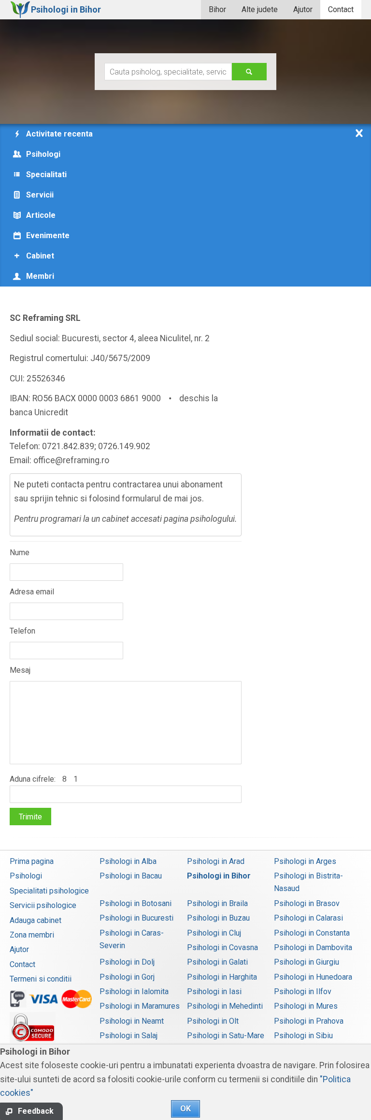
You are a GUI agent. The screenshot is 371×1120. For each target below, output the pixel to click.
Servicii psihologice (43, 905)
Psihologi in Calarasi (308, 918)
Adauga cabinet (35, 920)
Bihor (217, 9)
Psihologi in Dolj (127, 962)
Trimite (30, 816)
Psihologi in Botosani (135, 903)
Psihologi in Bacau (131, 875)
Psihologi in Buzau (218, 918)
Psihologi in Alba (128, 861)
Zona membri (32, 934)
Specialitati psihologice (49, 890)
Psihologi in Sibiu (303, 1035)
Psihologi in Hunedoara (313, 977)
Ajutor (303, 9)
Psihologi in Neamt (132, 1021)
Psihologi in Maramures (140, 1006)
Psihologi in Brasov (307, 903)
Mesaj (20, 670)
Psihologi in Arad (215, 861)
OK (185, 1108)
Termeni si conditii (40, 979)
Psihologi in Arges (305, 861)
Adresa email (32, 591)
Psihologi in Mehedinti (225, 1006)
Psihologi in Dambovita (313, 947)
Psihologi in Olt (213, 1021)
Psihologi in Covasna (222, 947)
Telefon (22, 631)
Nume (19, 552)
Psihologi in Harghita (222, 977)
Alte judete (260, 9)
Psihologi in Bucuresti (136, 918)
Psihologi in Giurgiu (306, 962)
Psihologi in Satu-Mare (225, 1035)
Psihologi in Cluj (214, 933)
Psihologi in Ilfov (302, 991)
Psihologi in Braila (217, 903)
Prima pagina (32, 861)
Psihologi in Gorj (127, 977)
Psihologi (26, 875)
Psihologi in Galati (217, 962)
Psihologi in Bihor (219, 875)
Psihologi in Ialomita (134, 991)
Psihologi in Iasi (214, 991)
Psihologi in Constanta (312, 933)
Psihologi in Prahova (308, 1021)
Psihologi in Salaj (128, 1035)
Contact (341, 9)
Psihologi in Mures (306, 1006)
